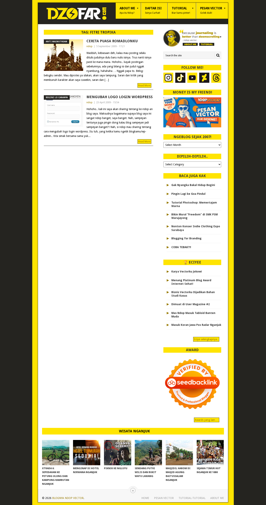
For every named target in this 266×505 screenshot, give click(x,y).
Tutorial (181, 10)
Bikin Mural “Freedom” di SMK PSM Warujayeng (194, 216)
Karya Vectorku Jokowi (186, 271)
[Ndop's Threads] (216, 78)
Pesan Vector (211, 10)
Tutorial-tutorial (192, 498)
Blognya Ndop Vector (68, 498)
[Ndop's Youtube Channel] (192, 78)
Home (145, 498)
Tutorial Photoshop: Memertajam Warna (194, 204)
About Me (127, 10)
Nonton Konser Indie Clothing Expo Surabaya (195, 228)
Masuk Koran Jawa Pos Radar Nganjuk (196, 324)
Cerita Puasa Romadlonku (112, 41)
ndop (89, 46)
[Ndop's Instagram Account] (168, 78)
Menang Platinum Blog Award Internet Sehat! (191, 282)
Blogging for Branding (186, 238)
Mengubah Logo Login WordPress (119, 97)
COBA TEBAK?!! (181, 247)
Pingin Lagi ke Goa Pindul (188, 193)
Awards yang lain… (206, 419)
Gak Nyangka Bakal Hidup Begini (193, 185)
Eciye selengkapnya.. (206, 339)
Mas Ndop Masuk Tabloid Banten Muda (193, 314)
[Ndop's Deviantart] (204, 78)
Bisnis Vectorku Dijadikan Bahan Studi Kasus (193, 294)
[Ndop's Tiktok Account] (180, 78)
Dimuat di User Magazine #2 (190, 304)
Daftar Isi (153, 10)
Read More (144, 85)
